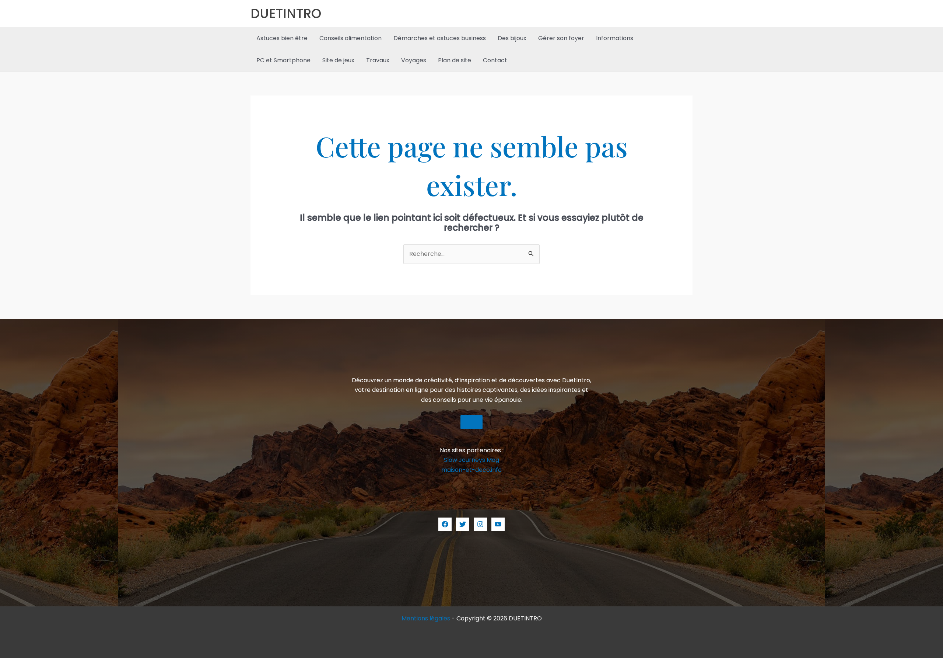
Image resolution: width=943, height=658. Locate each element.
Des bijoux (512, 38)
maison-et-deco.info (471, 470)
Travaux (377, 60)
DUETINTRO (285, 13)
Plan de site (454, 60)
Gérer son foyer (561, 38)
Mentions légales (426, 618)
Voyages (413, 60)
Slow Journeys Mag (471, 460)
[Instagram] (480, 524)
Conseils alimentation (350, 38)
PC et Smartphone (283, 60)
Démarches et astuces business (439, 38)
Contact (495, 60)
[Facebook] (445, 524)
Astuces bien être (282, 38)
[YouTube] (498, 524)
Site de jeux (338, 60)
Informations (614, 38)
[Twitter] (462, 524)
